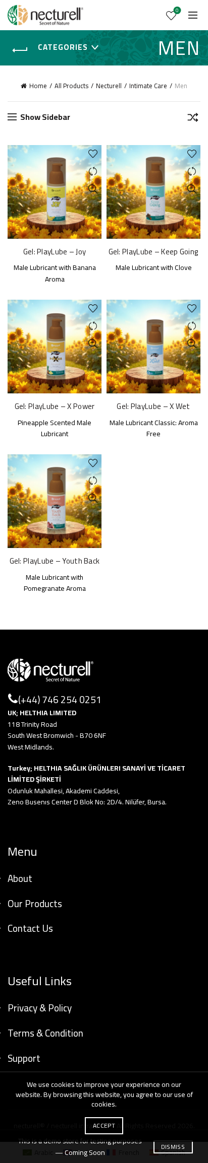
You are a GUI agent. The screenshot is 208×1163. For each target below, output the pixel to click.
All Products (71, 86)
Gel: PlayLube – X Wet (153, 406)
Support (24, 1058)
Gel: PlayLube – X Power (55, 406)
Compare (92, 171)
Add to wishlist (92, 154)
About (20, 878)
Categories (63, 47)
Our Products (35, 904)
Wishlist (177, 11)
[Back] (20, 50)
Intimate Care (148, 86)
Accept (104, 1125)
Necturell (109, 86)
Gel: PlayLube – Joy (54, 251)
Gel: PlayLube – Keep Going (154, 251)
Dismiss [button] (173, 1146)
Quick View (92, 189)
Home (38, 86)
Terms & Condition (45, 1033)
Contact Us (30, 928)
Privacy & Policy (40, 1008)
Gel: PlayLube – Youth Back (55, 561)
